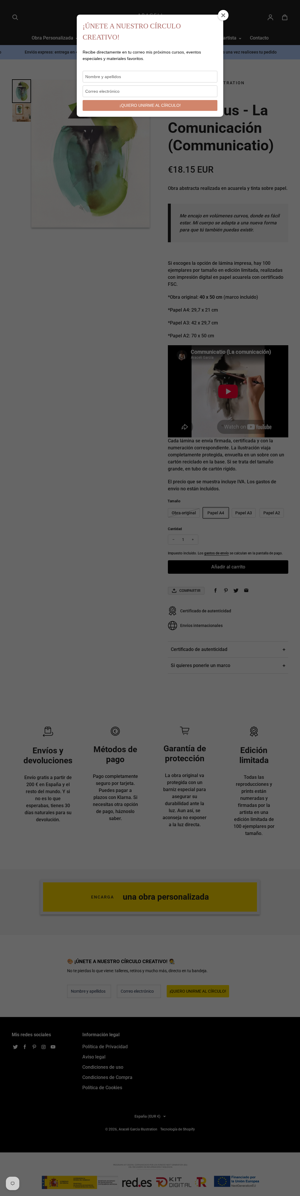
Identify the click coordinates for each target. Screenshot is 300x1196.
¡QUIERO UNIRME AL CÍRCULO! (150, 105)
